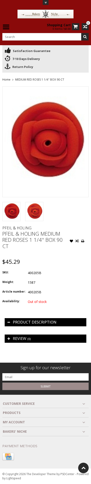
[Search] (85, 37)
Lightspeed (13, 478)
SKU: (5, 272)
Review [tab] (22, 338)
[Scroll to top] (83, 468)
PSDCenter (67, 474)
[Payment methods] (8, 456)
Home (6, 80)
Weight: (8, 282)
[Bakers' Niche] (46, 13)
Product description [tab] (34, 322)
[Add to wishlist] (71, 241)
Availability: (11, 301)
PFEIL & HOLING (17, 228)
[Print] (82, 241)
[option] (11, 211)
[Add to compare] (77, 241)
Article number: (14, 292)
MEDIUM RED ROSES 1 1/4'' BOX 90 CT (39, 80)
